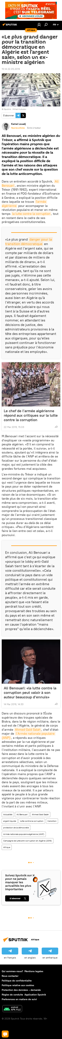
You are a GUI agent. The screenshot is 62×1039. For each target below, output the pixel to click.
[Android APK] (12, 1009)
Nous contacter (10, 975)
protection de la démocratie (16, 827)
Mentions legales (33, 971)
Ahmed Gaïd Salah (27, 730)
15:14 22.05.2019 (11, 69)
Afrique (6, 847)
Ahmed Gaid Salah (40, 814)
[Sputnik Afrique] (10, 25)
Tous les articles (18, 128)
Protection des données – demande (21, 989)
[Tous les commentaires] (5, 1034)
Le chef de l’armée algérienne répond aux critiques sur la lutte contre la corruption (31, 415)
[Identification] (39, 24)
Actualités (7, 814)
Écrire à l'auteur (34, 128)
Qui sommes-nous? (12, 971)
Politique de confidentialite (17, 980)
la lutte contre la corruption (31, 214)
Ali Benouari (22, 814)
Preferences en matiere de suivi (19, 999)
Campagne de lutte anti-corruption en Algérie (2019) (27, 840)
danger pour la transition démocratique (29, 241)
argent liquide (9, 821)
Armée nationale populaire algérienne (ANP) (23, 834)
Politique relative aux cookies (18, 985)
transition (52, 821)
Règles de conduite (12, 994)
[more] (56, 426)
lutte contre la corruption (31, 821)
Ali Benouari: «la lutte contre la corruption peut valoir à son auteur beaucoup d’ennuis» (30, 692)
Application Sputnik (35, 994)
